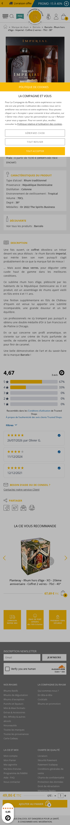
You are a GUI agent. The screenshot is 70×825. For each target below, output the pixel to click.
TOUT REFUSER (35, 141)
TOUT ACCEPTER (35, 151)
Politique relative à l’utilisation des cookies (39, 124)
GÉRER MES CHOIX (35, 133)
